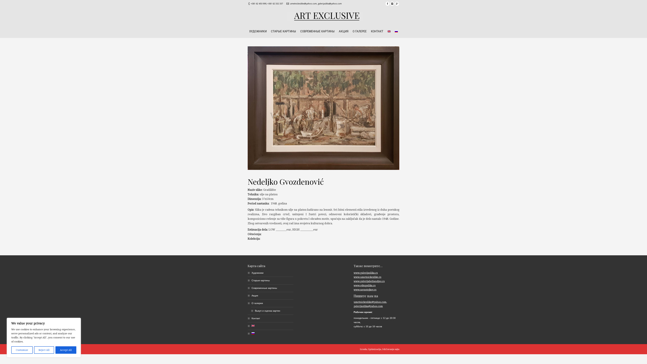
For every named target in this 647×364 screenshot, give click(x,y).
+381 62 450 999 (258, 3)
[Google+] (397, 4)
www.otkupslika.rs (365, 285)
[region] (44, 337)
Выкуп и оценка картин (267, 310)
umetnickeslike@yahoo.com (303, 3)
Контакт (256, 318)
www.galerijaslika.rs (366, 272)
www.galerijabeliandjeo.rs (369, 281)
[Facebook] (388, 4)
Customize (22, 350)
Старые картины (261, 280)
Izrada (363, 349)
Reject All (44, 350)
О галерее (257, 303)
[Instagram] (392, 4)
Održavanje (388, 349)
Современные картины (264, 288)
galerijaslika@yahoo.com (330, 3)
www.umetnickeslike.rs (367, 277)
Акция (255, 295)
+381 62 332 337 (275, 3)
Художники (258, 272)
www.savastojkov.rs (365, 289)
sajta (397, 349)
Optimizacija (374, 349)
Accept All (66, 350)
